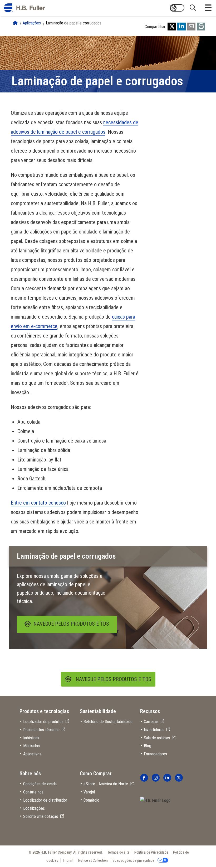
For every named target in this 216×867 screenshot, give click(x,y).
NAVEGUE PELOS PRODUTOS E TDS (113, 679)
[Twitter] (172, 26)
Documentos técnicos (41, 729)
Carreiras (151, 721)
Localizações (34, 808)
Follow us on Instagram (156, 778)
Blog (147, 745)
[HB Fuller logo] (24, 8)
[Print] (201, 26)
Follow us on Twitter (179, 778)
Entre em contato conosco (38, 503)
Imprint (68, 860)
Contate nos (33, 792)
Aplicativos (32, 753)
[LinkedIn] (181, 26)
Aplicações (32, 22)
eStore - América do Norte (106, 783)
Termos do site (118, 852)
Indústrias (31, 737)
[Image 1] (155, 800)
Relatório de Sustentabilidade (108, 721)
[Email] (191, 26)
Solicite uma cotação (40, 816)
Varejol (89, 792)
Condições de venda (40, 783)
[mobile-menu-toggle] (208, 8)
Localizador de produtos (43, 721)
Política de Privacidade (151, 852)
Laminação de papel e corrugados (73, 22)
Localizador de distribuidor (45, 800)
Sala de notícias (157, 737)
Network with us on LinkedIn (167, 778)
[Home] (15, 22)
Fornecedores (155, 753)
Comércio (91, 800)
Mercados (31, 745)
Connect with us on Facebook (144, 778)
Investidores (154, 729)
